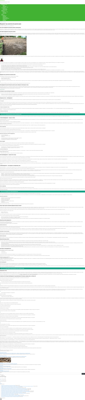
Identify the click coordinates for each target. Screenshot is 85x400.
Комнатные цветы (5, 9)
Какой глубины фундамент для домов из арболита (5, 368)
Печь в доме (4, 12)
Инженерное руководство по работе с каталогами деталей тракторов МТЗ (11, 392)
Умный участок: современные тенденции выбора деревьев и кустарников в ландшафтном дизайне (15, 391)
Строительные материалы (6, 18)
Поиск (1, 372)
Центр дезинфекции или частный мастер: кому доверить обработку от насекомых (12, 395)
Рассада (4, 5)
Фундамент (8, 25)
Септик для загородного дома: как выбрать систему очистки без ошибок (11, 387)
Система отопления (5, 17)
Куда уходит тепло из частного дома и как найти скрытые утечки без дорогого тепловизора (14, 389)
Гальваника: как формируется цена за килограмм (8, 385)
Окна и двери (4, 20)
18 (1, 380)
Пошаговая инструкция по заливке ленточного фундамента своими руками (8, 363)
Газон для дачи (4, 13)
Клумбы (2, 14)
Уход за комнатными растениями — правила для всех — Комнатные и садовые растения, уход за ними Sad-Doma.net (13, 356)
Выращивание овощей (4, 4)
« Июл (1, 383)
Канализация (4, 16)
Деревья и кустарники (4, 10)
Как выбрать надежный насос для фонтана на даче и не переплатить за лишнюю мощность (14, 388)
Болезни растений (5, 8)
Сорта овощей (4, 6)
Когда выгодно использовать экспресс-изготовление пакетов (10, 396)
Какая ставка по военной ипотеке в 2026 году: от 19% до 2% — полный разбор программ (13, 393)
